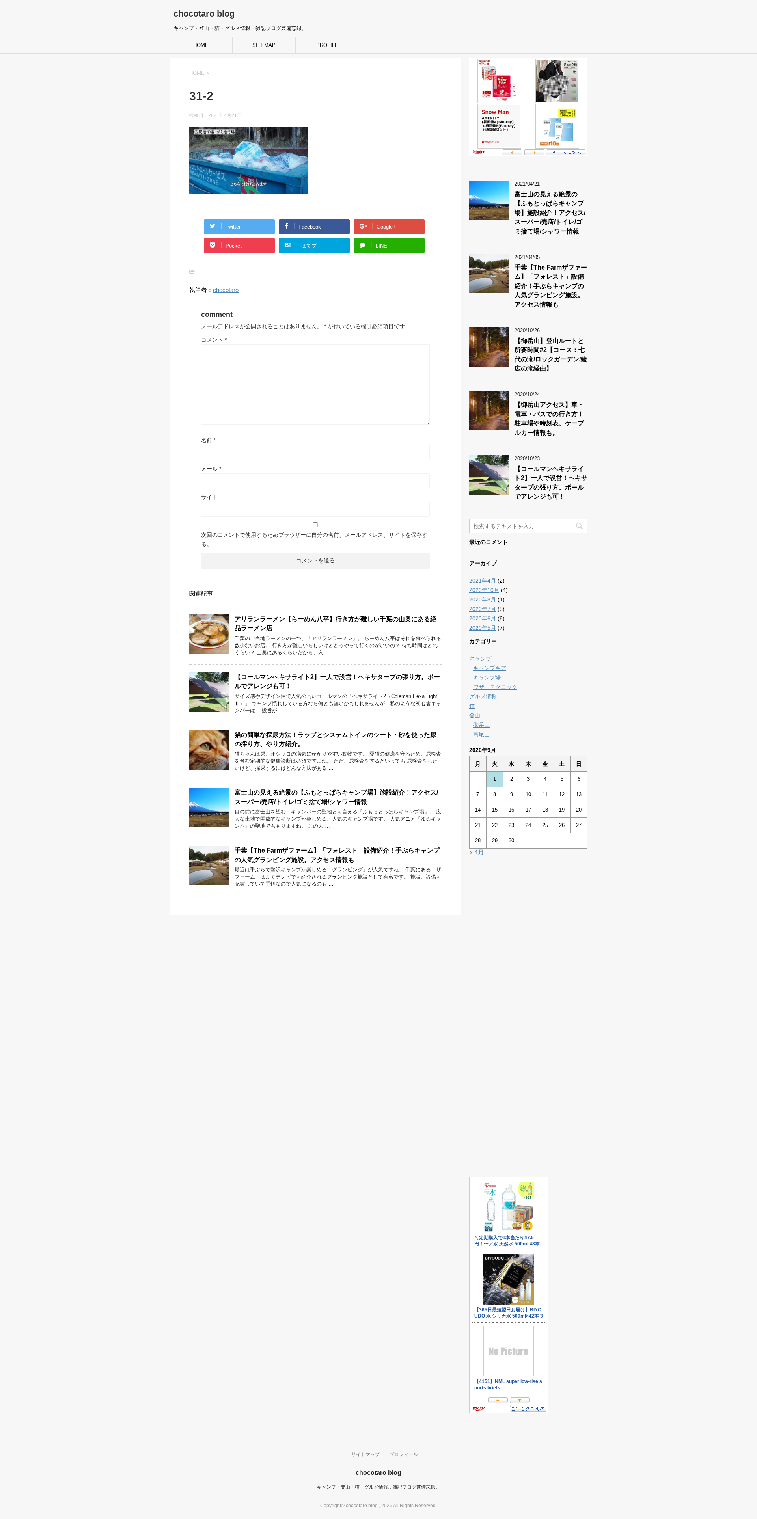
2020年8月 (482, 599)
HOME (201, 45)
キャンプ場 (487, 677)
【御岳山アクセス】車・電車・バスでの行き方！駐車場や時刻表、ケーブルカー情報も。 (549, 418)
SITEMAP (264, 45)
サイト (209, 497)
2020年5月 (482, 628)
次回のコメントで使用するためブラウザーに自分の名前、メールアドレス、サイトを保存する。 (314, 539)
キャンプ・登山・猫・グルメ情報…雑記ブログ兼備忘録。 (378, 1487)
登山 (474, 715)
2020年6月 (482, 618)
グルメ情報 (483, 696)
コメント (214, 340)
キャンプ (480, 658)
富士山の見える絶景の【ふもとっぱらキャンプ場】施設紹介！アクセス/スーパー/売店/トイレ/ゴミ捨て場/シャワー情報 (336, 797)
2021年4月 (482, 580)
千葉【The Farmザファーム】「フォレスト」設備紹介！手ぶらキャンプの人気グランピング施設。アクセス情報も (551, 286)
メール (211, 468)
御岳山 (481, 725)
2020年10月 (484, 590)
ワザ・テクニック (495, 687)
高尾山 (481, 734)
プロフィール (404, 1454)
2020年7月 (482, 609)
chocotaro (226, 290)
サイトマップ (365, 1454)
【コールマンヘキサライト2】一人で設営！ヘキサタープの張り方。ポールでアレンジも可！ (551, 482)
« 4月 (476, 852)
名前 (208, 440)
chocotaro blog (204, 14)
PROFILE (327, 45)
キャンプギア (489, 668)
